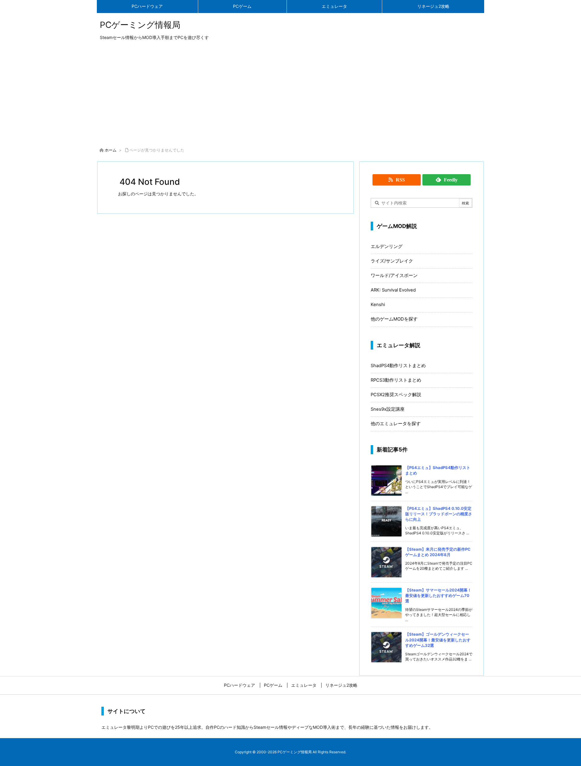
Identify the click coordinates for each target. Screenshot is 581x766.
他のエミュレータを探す (396, 423)
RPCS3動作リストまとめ (396, 380)
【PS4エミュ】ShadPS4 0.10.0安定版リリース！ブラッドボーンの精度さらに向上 (438, 514)
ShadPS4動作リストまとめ (398, 365)
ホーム (111, 150)
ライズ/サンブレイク (392, 261)
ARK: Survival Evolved (393, 290)
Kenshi (378, 304)
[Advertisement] (290, 95)
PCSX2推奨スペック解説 (396, 394)
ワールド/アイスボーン (394, 275)
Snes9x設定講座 (388, 409)
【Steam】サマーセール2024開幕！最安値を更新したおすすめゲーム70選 (438, 595)
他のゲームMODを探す (394, 319)
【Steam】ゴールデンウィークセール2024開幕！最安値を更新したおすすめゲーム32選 (438, 639)
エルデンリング (386, 246)
